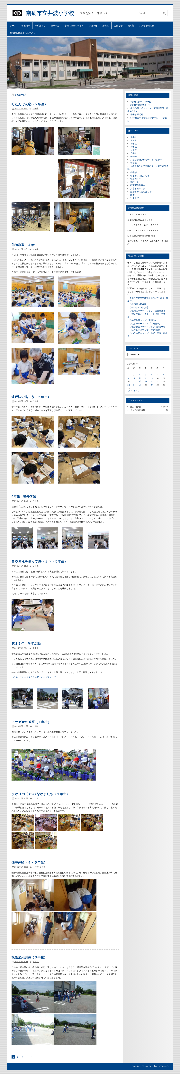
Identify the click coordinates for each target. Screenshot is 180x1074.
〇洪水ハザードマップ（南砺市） (144, 323)
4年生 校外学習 (24, 496)
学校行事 (134, 182)
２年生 (35, 108)
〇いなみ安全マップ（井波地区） (144, 330)
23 (128, 385)
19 (146, 381)
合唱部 (131, 25)
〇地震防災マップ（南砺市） (142, 320)
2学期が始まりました (140, 105)
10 (134, 378)
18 (140, 381)
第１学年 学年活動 (26, 643)
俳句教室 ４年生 (24, 244)
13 (152, 378)
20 (152, 381)
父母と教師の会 (147, 25)
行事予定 (55, 25)
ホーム (13, 25)
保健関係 (93, 25)
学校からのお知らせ (139, 175)
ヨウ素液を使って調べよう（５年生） (40, 561)
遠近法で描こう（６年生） (31, 396)
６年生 (36, 401)
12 (146, 378)
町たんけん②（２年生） (30, 104)
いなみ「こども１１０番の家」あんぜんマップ (34, 677)
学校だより (40, 25)
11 (140, 378)
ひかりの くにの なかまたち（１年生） (41, 794)
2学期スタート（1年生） (141, 101)
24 (134, 385)
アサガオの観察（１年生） (31, 721)
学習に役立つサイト (74, 25)
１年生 (35, 648)
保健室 (133, 163)
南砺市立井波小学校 (50, 12)
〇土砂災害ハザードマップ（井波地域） (147, 327)
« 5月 (129, 391)
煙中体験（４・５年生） (29, 862)
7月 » (136, 391)
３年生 (133, 143)
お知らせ (118, 25)
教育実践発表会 (137, 185)
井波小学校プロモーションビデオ (146, 159)
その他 (133, 156)
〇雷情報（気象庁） (137, 304)
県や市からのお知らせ (140, 191)
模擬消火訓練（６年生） (29, 957)
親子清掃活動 (136, 114)
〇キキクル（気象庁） (139, 307)
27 (152, 385)
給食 (132, 195)
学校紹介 (25, 25)
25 (140, 385)
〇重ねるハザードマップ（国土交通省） (147, 311)
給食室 (106, 25)
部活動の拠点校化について (22, 32)
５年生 (36, 566)
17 (134, 381)
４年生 (35, 249)
